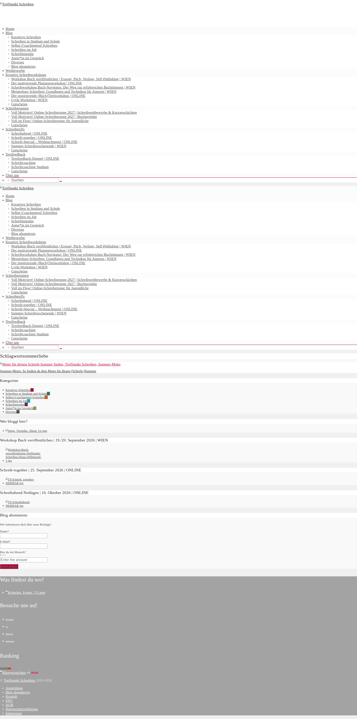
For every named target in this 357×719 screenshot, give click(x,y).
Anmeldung (14, 688)
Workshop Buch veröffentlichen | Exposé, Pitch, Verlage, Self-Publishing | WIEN (71, 79)
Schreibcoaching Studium (30, 167)
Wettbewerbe (15, 71)
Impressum (14, 713)
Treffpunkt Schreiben (20, 680)
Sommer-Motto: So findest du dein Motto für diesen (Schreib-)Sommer (48, 371)
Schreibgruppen (17, 108)
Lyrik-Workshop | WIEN (29, 100)
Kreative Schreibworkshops (26, 75)
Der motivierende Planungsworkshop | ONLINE (46, 83)
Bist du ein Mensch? (13, 553)
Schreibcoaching (23, 163)
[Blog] (13, 673)
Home (10, 29)
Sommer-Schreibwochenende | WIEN (38, 146)
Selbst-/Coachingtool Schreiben (34, 45)
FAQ (9, 701)
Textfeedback (15, 154)
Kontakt (11, 696)
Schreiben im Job (24, 50)
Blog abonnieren (23, 66)
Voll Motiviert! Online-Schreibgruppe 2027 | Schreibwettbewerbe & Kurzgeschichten (74, 112)
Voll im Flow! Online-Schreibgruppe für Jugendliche (50, 121)
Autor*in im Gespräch (27, 58)
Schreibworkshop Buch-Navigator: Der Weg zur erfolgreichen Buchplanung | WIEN (73, 87)
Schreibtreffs (15, 129)
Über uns (12, 175)
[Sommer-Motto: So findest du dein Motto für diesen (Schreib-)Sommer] (60, 364)
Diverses (17, 62)
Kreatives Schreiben (26, 37)
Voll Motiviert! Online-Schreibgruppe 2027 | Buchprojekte (54, 117)
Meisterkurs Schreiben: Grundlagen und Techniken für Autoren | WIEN (63, 91)
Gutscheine (19, 104)
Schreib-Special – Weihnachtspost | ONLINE (44, 142)
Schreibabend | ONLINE (29, 133)
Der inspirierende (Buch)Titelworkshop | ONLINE (48, 96)
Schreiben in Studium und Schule (35, 41)
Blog (9, 33)
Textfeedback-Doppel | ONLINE (35, 158)
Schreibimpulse (22, 54)
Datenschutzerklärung (22, 709)
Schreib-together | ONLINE (31, 138)
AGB (9, 705)
